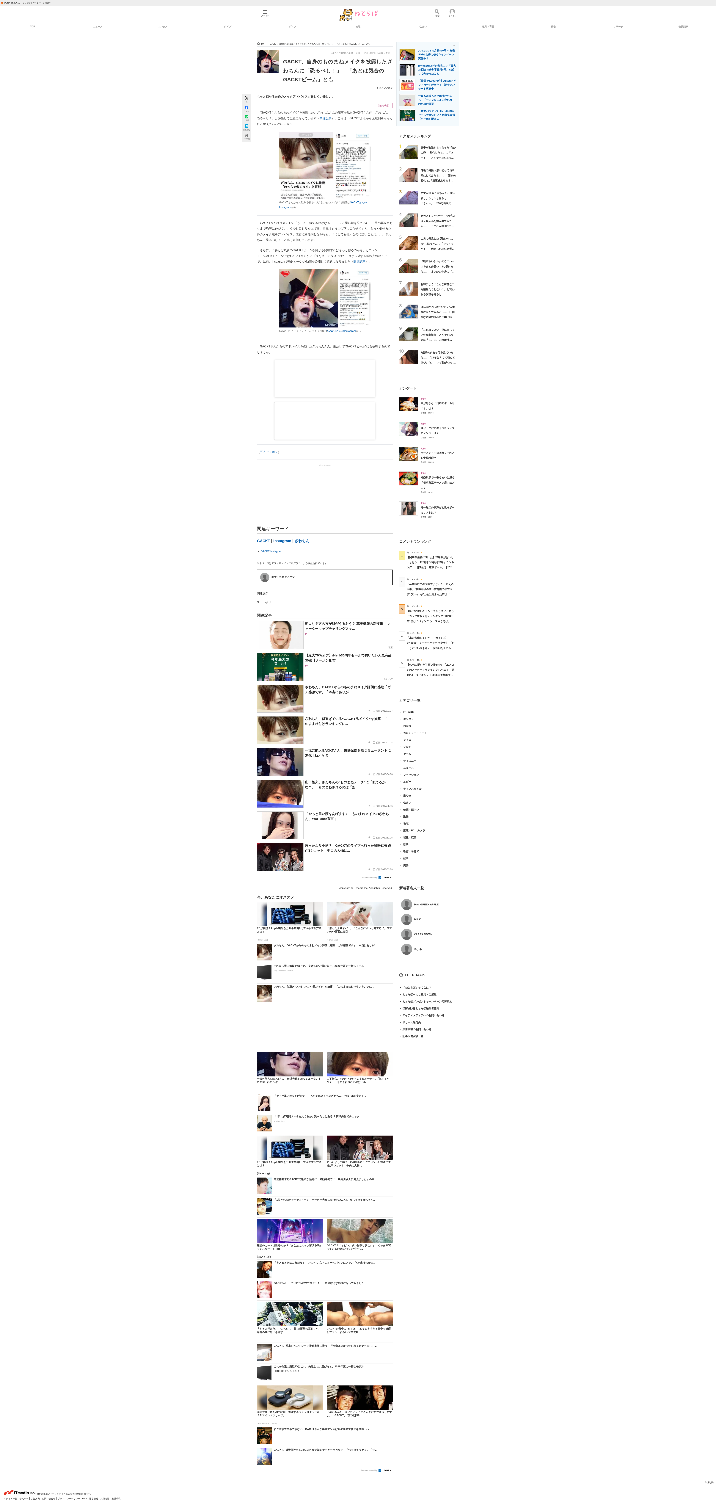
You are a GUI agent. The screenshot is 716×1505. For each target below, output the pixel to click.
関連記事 (326, 118)
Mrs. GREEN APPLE (426, 904)
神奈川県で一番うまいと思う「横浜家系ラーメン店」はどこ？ (438, 482)
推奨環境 (116, 1498)
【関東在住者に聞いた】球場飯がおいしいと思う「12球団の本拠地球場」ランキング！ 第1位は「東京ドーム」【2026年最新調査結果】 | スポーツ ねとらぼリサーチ (430, 567)
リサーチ (618, 26)
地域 (358, 26)
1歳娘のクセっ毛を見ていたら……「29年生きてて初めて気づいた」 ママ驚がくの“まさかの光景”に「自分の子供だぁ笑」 (438, 362)
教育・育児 (488, 26)
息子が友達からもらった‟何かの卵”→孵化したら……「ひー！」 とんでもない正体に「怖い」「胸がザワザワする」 (438, 157)
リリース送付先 (410, 1022)
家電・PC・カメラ (414, 830)
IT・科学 (408, 712)
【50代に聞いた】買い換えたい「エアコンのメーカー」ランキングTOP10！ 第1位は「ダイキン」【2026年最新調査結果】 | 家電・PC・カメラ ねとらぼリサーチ (430, 674)
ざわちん (302, 541)
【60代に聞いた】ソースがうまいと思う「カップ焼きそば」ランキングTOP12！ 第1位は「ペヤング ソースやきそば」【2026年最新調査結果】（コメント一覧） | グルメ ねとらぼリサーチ (432, 621)
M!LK (417, 919)
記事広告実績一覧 (411, 1036)
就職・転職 (409, 837)
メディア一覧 (11, 1498)
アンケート (408, 388)
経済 (406, 858)
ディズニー (409, 760)
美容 (406, 865)
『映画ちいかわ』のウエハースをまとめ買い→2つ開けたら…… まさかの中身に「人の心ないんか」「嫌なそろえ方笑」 (438, 271)
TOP (32, 26)
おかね (407, 725)
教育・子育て (411, 851)
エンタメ (163, 26)
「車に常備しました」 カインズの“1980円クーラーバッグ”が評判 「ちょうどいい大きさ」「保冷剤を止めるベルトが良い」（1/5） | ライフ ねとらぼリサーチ (430, 648)
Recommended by (369, 878)
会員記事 (683, 26)
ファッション (411, 774)
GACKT (263, 541)
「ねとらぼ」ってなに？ (415, 987)
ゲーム (407, 753)
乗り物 (407, 795)
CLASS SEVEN (423, 934)
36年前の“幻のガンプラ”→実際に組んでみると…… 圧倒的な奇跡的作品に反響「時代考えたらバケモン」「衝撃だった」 (438, 317)
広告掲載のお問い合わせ (415, 1029)
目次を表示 (383, 105)
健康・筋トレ (411, 809)
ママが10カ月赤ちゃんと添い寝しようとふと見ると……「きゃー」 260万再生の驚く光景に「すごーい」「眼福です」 (438, 203)
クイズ (227, 26)
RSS (84, 1498)
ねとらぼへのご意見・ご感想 (417, 994)
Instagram (282, 541)
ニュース (98, 26)
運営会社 (94, 1498)
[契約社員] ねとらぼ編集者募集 (419, 1008)
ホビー (407, 781)
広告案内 (35, 1498)
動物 (553, 26)
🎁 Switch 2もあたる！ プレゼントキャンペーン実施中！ (27, 3)
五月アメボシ (386, 88)
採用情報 (105, 1498)
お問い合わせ (49, 1498)
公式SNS (24, 1498)
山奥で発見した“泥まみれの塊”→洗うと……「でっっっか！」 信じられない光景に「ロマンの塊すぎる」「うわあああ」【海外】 (438, 248)
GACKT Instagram (271, 551)
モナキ (418, 949)
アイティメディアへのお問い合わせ (421, 1015)
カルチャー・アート (415, 732)
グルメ (292, 26)
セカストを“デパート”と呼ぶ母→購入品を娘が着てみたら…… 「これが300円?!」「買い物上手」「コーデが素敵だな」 (438, 226)
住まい (423, 26)
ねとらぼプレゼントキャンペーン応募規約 (425, 1001)
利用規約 (709, 1482)
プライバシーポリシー (69, 1498)
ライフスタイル (412, 788)
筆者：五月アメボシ (283, 576)
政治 (406, 844)
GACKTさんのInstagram (341, 330)
